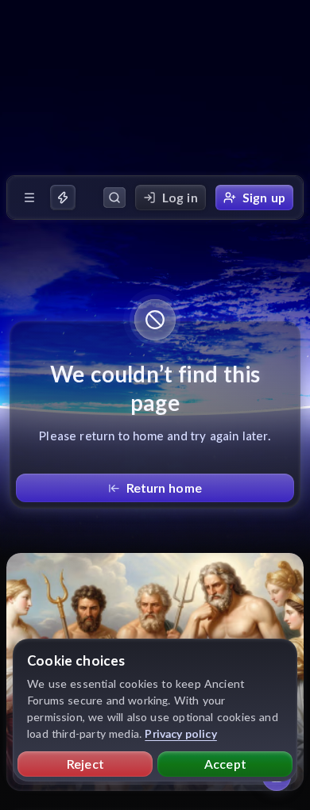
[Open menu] (29, 197)
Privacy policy (181, 733)
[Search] (114, 197)
